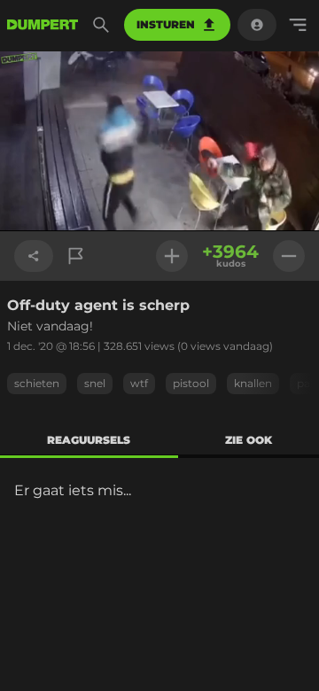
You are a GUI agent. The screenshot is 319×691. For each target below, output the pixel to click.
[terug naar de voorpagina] (42, 24)
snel (94, 383)
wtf (139, 383)
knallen (253, 383)
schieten (36, 383)
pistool (191, 383)
